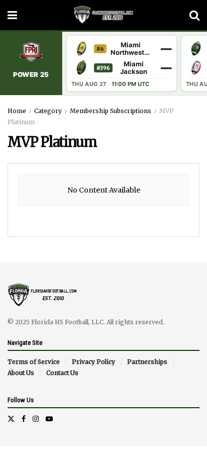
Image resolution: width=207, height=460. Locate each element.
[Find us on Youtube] (49, 418)
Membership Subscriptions (110, 111)
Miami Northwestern (131, 49)
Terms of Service (34, 361)
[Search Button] (194, 15)
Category (48, 111)
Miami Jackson (133, 67)
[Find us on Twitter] (11, 418)
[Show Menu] (12, 15)
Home (17, 111)
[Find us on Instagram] (36, 418)
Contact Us (62, 373)
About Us (21, 373)
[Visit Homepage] (103, 15)
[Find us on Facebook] (24, 418)
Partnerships (147, 361)
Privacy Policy (93, 361)
